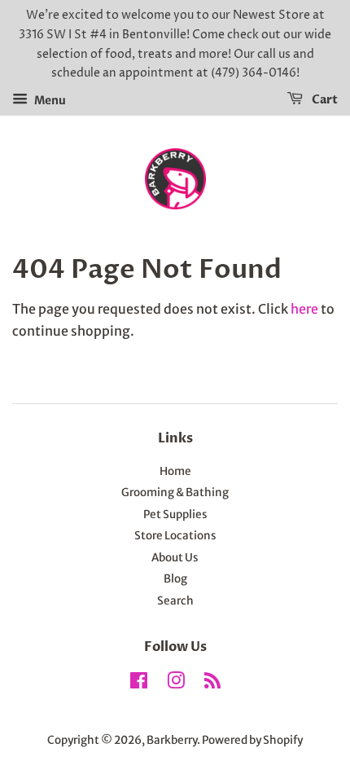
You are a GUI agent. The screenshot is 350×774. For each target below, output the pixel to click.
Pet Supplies (175, 514)
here (304, 309)
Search (175, 601)
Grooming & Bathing (175, 492)
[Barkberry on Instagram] (176, 684)
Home (175, 471)
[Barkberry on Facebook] (138, 684)
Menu (49, 100)
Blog (175, 579)
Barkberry (172, 740)
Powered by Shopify (252, 740)
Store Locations (175, 536)
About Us (175, 558)
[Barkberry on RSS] (212, 684)
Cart (323, 100)
